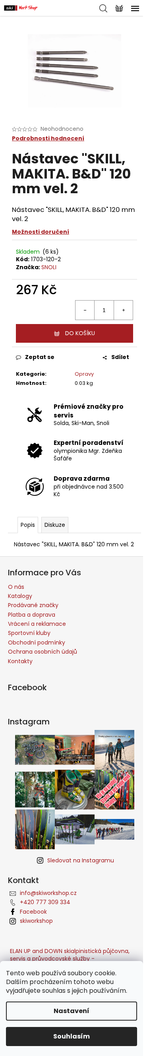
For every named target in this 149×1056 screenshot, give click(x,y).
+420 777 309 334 (45, 902)
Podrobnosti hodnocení (48, 138)
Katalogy (20, 596)
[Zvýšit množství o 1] (123, 310)
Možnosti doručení (40, 232)
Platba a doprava (31, 615)
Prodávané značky (33, 605)
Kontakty (20, 661)
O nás (16, 587)
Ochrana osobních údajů (42, 652)
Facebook (33, 912)
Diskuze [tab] (55, 525)
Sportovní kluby (29, 633)
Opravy (84, 374)
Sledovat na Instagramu (80, 860)
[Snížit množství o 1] (85, 310)
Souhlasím (71, 1036)
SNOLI (48, 267)
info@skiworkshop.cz (48, 893)
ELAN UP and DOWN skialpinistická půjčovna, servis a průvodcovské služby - (70, 955)
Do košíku (80, 333)
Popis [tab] (28, 525)
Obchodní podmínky (36, 642)
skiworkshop (36, 921)
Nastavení (71, 1010)
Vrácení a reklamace (37, 624)
